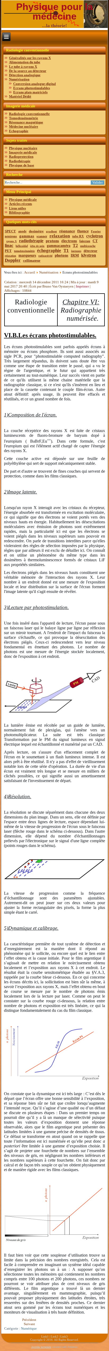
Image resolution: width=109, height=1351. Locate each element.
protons (52, 241)
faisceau (84, 241)
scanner (42, 236)
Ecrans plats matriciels (30, 92)
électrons (69, 241)
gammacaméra (58, 246)
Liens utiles (17, 208)
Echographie (18, 131)
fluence (83, 231)
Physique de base (21, 165)
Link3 (64, 1336)
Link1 (45, 1336)
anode (22, 231)
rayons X (11, 241)
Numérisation (19, 79)
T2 (75, 245)
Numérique (29, 1328)
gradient (51, 231)
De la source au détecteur (27, 71)
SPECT (10, 231)
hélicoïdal (22, 245)
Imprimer (83, 286)
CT (95, 241)
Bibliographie (19, 212)
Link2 (54, 1336)
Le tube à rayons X (23, 67)
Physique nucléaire (23, 148)
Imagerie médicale (23, 152)
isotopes (76, 250)
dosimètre (36, 231)
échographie (49, 250)
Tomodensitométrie (23, 118)
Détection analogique (24, 75)
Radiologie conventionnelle (29, 114)
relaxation (59, 235)
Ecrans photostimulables (31, 88)
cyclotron (94, 236)
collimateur (31, 260)
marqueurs (27, 255)
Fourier (96, 231)
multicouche (88, 245)
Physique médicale (23, 200)
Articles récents (20, 204)
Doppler (13, 260)
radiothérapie (31, 240)
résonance (67, 231)
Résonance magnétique (26, 122)
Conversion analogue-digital (34, 84)
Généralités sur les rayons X (30, 58)
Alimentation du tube (24, 62)
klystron (88, 255)
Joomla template (41, 1346)
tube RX (78, 236)
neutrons (11, 236)
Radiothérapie (19, 161)
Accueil (29, 272)
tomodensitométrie (24, 251)
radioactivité (45, 255)
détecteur (90, 251)
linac (9, 245)
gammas (26, 236)
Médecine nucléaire (23, 126)
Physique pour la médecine (54, 11)
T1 (66, 250)
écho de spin (37, 246)
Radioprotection (21, 157)
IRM (75, 255)
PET (8, 251)
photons (61, 255)
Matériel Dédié (20, 96)
